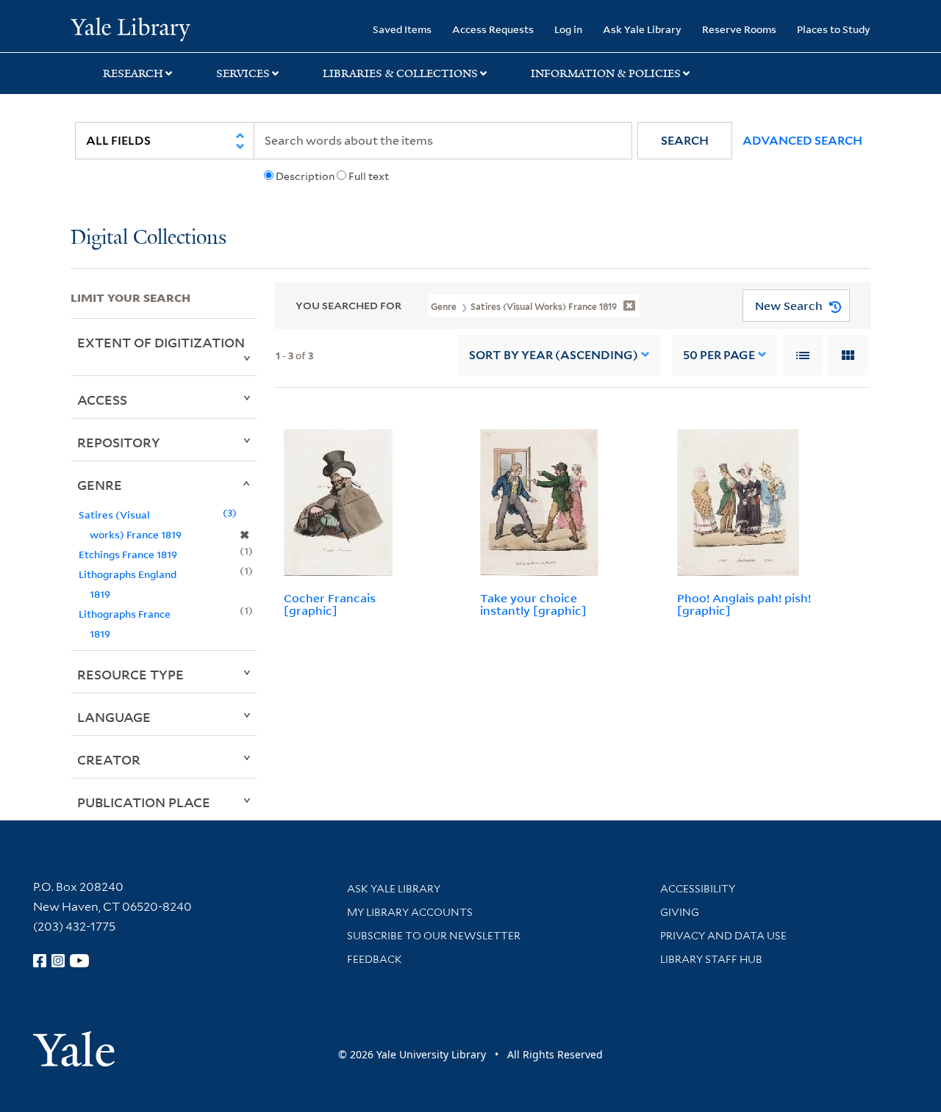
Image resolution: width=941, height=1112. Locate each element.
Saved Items (402, 29)
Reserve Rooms (739, 29)
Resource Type (130, 674)
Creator (108, 759)
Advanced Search (802, 141)
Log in (568, 29)
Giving (679, 912)
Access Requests (493, 29)
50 (719, 355)
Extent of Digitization (161, 342)
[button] (684, 140)
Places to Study (833, 29)
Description (305, 176)
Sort (553, 355)
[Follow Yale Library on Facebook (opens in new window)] (39, 960)
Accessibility (697, 889)
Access (102, 399)
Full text (368, 176)
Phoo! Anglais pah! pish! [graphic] (744, 604)
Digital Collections (148, 238)
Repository (118, 442)
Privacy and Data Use (723, 936)
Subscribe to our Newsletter (433, 936)
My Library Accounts (410, 912)
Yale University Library (130, 28)
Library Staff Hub (711, 959)
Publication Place (143, 802)
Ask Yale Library (642, 29)
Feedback (374, 959)
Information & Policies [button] (606, 73)
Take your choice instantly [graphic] (533, 604)
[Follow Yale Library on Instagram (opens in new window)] (58, 960)
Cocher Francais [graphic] (330, 604)
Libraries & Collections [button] (400, 73)
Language (114, 717)
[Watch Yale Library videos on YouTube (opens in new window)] (79, 960)
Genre (99, 485)
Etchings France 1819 (128, 554)
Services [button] (243, 73)
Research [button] (133, 73)
